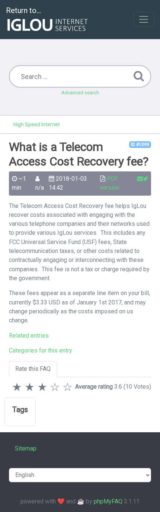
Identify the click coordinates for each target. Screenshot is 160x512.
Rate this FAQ (33, 368)
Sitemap (25, 448)
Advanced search (80, 92)
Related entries (29, 335)
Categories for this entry (40, 350)
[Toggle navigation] (143, 19)
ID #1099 (140, 144)
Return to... (23, 10)
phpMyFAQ (108, 501)
